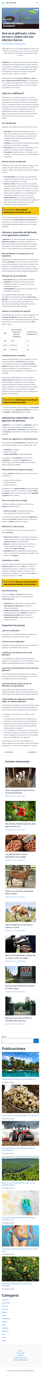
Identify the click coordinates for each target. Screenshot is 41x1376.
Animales (5, 1309)
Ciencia (4, 1315)
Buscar (4, 1037)
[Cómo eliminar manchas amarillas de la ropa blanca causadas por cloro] (20, 1202)
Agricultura (8, 796)
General (4, 1322)
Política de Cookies (20, 1358)
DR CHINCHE (11, 3)
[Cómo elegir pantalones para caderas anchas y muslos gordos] (20, 1235)
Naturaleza (5, 1331)
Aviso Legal (20, 1353)
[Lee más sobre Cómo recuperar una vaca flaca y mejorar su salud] (20, 912)
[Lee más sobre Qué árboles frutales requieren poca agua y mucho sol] (20, 811)
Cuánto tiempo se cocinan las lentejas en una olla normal (20, 1115)
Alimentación (6, 1303)
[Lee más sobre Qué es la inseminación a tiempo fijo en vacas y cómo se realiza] (20, 944)
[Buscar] (36, 1041)
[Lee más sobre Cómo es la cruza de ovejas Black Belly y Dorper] (20, 876)
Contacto (20, 1355)
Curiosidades (6, 1318)
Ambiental (5, 1306)
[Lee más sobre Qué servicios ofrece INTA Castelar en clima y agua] (20, 974)
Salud (3, 1337)
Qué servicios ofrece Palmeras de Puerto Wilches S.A (19, 1079)
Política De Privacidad (20, 1360)
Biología (4, 1312)
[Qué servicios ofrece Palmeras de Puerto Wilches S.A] (20, 1064)
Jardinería (5, 1328)
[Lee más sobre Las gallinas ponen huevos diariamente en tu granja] (20, 843)
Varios (4, 1340)
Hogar (4, 1325)
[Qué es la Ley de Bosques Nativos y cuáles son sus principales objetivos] (20, 1168)
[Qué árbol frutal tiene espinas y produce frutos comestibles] (20, 1269)
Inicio (20, 1351)
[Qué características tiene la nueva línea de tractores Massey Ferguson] (20, 1133)
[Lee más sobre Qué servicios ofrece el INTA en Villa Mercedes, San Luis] (20, 1006)
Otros (4, 1334)
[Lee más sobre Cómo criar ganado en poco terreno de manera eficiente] (20, 777)
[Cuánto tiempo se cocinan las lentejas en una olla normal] (20, 1099)
